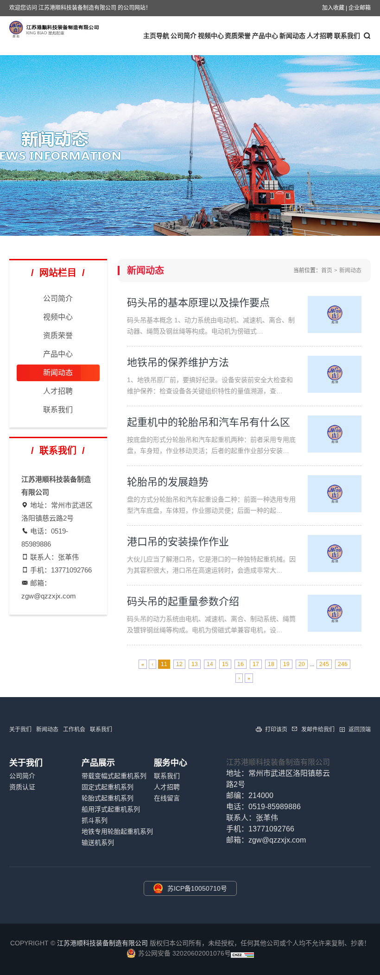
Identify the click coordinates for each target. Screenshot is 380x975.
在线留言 (167, 798)
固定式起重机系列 (107, 787)
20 (301, 664)
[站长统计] (242, 955)
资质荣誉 (238, 35)
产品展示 (98, 762)
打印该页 (276, 729)
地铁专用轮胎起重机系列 (117, 831)
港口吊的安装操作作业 (178, 541)
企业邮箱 (359, 8)
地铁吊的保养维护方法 (178, 362)
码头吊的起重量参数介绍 (183, 601)
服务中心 (170, 762)
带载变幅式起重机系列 (114, 776)
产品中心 (265, 35)
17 (256, 664)
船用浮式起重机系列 (111, 809)
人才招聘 (320, 35)
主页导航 (156, 35)
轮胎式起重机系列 (107, 798)
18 (271, 664)
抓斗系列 (95, 820)
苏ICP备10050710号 (197, 888)
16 (240, 664)
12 (179, 664)
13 (194, 664)
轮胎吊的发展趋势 (168, 482)
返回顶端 (359, 729)
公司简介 (183, 35)
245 (324, 664)
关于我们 (20, 729)
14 (210, 664)
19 (286, 664)
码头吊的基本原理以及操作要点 (198, 302)
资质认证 (22, 787)
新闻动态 (292, 35)
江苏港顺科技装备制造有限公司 (278, 762)
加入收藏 (333, 8)
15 (225, 664)
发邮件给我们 (318, 729)
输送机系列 (98, 842)
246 (343, 664)
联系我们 (58, 410)
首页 (326, 270)
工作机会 (74, 729)
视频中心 (211, 35)
